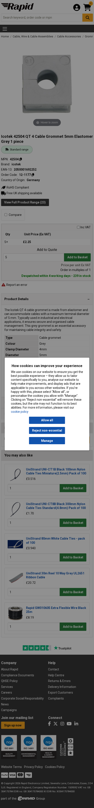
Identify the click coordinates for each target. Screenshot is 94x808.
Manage (47, 440)
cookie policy (19, 411)
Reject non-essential (47, 430)
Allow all (47, 420)
